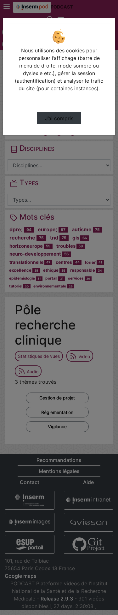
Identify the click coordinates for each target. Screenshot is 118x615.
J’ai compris (59, 118)
